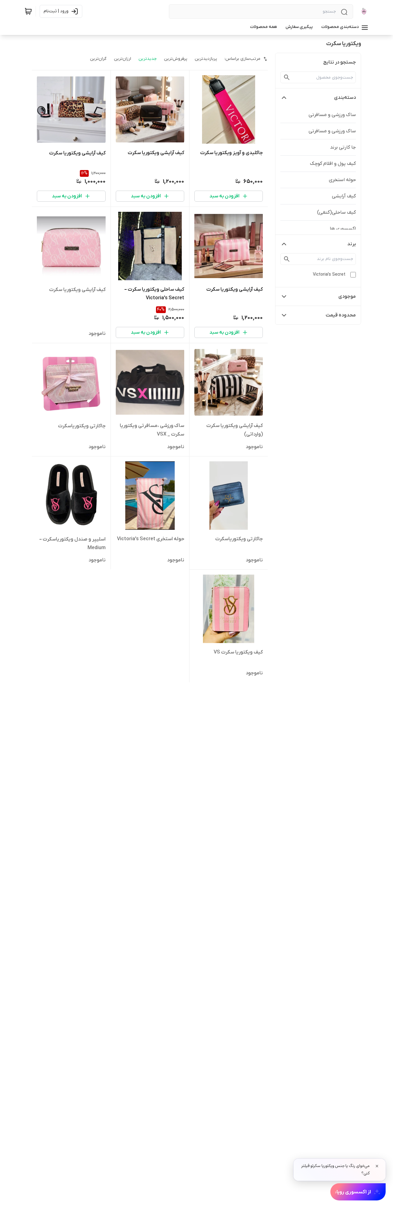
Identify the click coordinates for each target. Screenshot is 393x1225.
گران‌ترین (98, 59)
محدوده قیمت (341, 315)
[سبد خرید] (28, 11)
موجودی (347, 296)
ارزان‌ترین (122, 59)
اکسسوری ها (343, 229)
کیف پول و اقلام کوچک (333, 164)
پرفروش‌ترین (175, 59)
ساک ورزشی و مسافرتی (332, 115)
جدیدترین (147, 59)
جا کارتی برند (343, 147)
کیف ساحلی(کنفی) (336, 212)
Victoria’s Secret (329, 274)
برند (351, 244)
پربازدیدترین (206, 59)
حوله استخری (342, 180)
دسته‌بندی (345, 98)
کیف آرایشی (344, 196)
